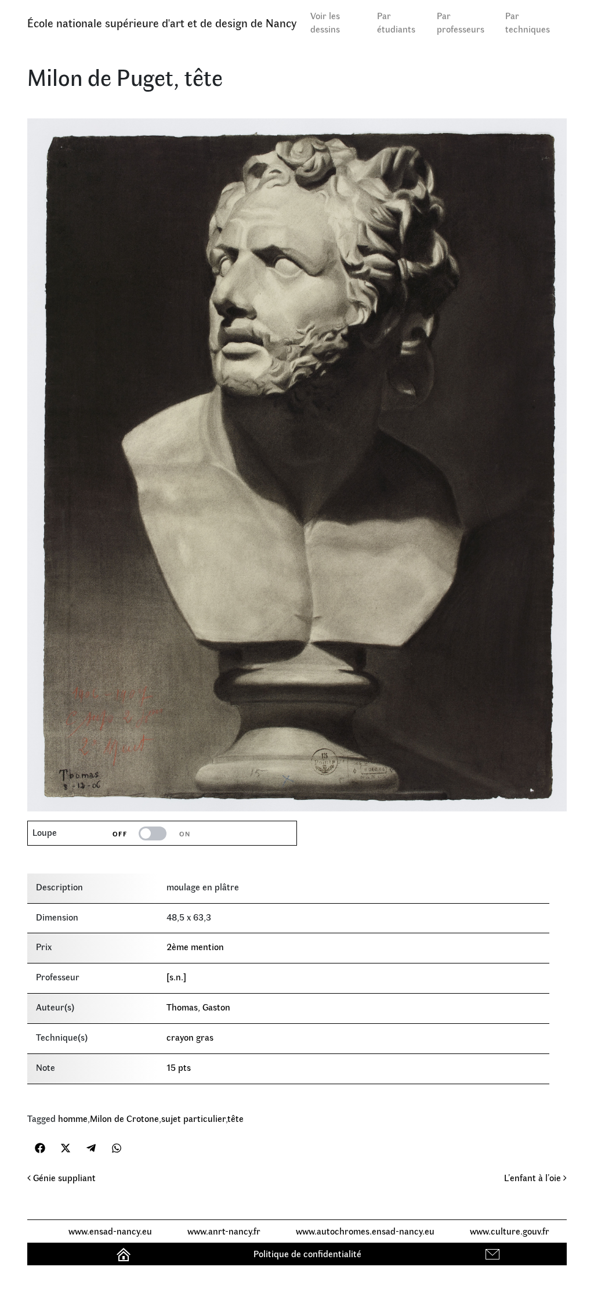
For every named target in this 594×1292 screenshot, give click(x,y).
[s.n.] (176, 976)
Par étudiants (396, 22)
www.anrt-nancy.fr (223, 1231)
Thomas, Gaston (198, 1007)
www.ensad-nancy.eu (110, 1231)
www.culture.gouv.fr (509, 1231)
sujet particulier (193, 1118)
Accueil (125, 1253)
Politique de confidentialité (307, 1253)
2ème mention (195, 946)
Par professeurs (460, 22)
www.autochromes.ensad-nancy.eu (365, 1231)
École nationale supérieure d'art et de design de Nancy (161, 22)
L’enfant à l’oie (533, 1177)
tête (235, 1118)
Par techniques (527, 22)
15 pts (178, 1067)
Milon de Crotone (124, 1118)
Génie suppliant (63, 1177)
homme (73, 1118)
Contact (494, 1253)
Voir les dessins (325, 22)
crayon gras (189, 1037)
